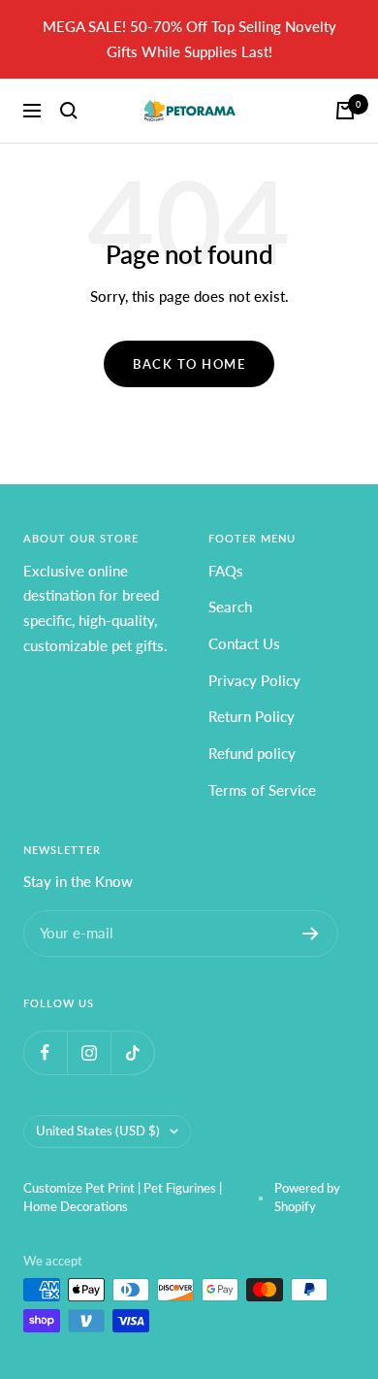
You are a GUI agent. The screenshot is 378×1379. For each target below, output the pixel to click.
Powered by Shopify (307, 1197)
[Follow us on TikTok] (132, 1052)
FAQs (225, 570)
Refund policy (252, 753)
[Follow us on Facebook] (45, 1052)
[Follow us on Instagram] (88, 1052)
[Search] (69, 110)
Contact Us (244, 643)
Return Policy (251, 716)
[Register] (310, 933)
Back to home (189, 364)
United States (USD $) (98, 1130)
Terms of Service (262, 790)
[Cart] (345, 110)
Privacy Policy (254, 680)
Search (230, 606)
